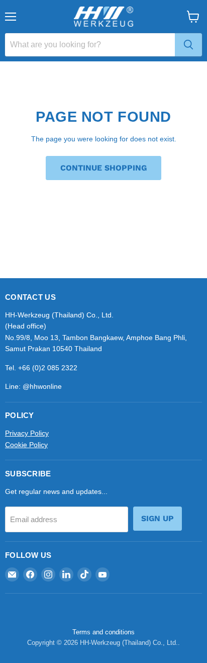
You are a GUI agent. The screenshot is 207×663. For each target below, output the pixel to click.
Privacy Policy (27, 433)
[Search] (188, 44)
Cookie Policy (26, 445)
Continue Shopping (103, 168)
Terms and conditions (103, 632)
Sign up (157, 518)
